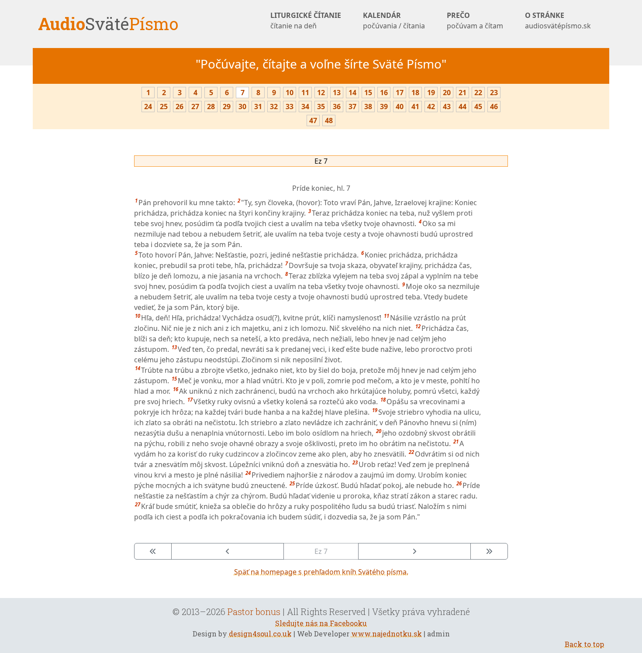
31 (258, 106)
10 (289, 92)
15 (368, 92)
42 (431, 106)
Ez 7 (321, 161)
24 (148, 106)
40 (400, 106)
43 (447, 106)
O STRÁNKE (558, 20)
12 (321, 92)
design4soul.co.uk (260, 633)
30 (242, 106)
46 (494, 106)
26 (179, 106)
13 (337, 92)
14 (352, 92)
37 (352, 106)
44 (462, 106)
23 (494, 92)
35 (321, 106)
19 (431, 92)
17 (400, 92)
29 (227, 106)
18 (415, 92)
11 (305, 92)
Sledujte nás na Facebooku (321, 623)
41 (415, 106)
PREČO (475, 20)
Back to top (584, 644)
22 (478, 92)
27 (195, 106)
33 (289, 106)
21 (462, 92)
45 (478, 106)
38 (368, 106)
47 (313, 120)
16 (384, 92)
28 (211, 106)
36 (337, 106)
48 (329, 120)
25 (164, 106)
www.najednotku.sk (386, 633)
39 (384, 106)
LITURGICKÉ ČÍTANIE (305, 20)
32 (274, 106)
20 (447, 92)
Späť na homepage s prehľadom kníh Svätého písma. (321, 572)
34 (305, 106)
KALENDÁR (394, 20)
